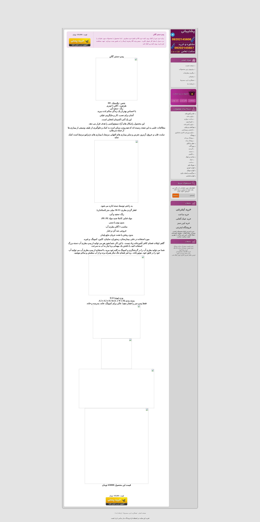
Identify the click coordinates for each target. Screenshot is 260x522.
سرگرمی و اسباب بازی (187, 173)
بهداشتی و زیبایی (189, 127)
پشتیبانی (191, 76)
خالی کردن (183, 100)
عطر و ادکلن (190, 143)
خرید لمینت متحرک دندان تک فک (183, 248)
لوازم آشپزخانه (188, 124)
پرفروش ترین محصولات (186, 69)
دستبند (191, 151)
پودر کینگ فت (176, 255)
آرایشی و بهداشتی (187, 130)
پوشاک (192, 135)
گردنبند (191, 149)
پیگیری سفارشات (188, 73)
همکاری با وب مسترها (187, 80)
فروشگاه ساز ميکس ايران (123, 518)
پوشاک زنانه (189, 140)
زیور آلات (191, 146)
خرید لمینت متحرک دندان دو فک (183, 246)
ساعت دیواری (188, 119)
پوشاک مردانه (188, 138)
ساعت (191, 162)
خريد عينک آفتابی (183, 219)
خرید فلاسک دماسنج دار (183, 251)
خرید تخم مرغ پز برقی (183, 253)
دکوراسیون (189, 122)
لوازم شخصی (190, 176)
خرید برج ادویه (183, 250)
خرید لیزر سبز (183, 223)
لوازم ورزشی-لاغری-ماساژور (184, 132)
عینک (191, 159)
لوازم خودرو (190, 168)
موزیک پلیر (191, 165)
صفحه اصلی (142, 513)
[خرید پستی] (116, 505)
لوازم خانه (190, 116)
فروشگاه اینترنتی (183, 227)
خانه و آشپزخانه (189, 113)
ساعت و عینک (190, 157)
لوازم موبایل (190, 170)
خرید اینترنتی (183, 209)
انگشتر (191, 154)
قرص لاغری (184, 255)
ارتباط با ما (190, 84)
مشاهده (191, 100)
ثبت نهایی (175, 100)
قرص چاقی (191, 255)
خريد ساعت (183, 214)
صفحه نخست (189, 65)
